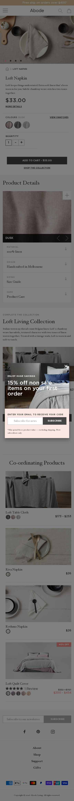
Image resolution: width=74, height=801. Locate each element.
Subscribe (55, 421)
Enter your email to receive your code (35, 415)
